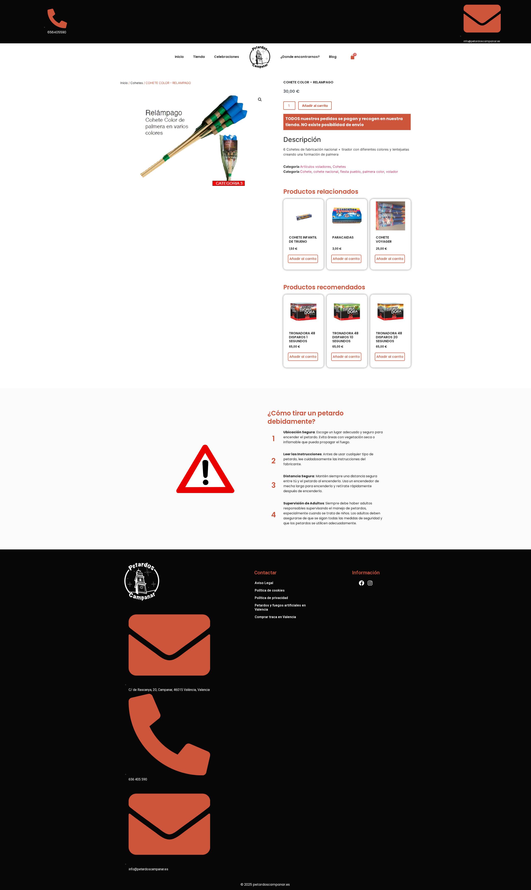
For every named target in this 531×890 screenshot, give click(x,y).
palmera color (373, 171)
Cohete (306, 171)
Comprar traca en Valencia (275, 617)
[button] (260, 99)
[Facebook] (361, 583)
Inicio (179, 56)
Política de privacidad (271, 598)
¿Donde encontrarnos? (300, 56)
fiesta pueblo (350, 171)
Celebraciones (226, 56)
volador (392, 171)
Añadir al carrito (315, 105)
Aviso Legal (264, 583)
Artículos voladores (315, 166)
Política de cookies (270, 590)
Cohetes (136, 83)
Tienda (199, 56)
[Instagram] (370, 583)
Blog (332, 56)
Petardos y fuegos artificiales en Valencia (280, 607)
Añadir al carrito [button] (303, 258)
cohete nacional (325, 171)
